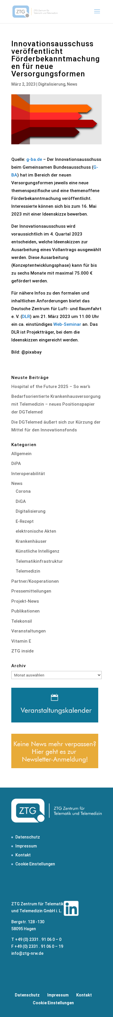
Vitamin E (21, 641)
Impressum (26, 846)
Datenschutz (27, 837)
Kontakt (23, 855)
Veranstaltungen (28, 631)
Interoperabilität (28, 473)
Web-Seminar (67, 324)
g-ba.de (34, 159)
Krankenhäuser (31, 541)
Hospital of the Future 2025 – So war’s (50, 386)
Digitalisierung (51, 84)
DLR (26, 316)
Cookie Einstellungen (35, 864)
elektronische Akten (36, 531)
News (72, 84)
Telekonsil (21, 621)
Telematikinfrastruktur (39, 561)
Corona (23, 491)
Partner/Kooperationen (35, 581)
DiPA (16, 463)
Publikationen (25, 611)
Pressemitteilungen (31, 591)
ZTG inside (22, 651)
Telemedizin (28, 571)
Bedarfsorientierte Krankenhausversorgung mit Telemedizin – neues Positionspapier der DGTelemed (56, 404)
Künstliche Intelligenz (37, 551)
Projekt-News (25, 601)
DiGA (21, 501)
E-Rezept (25, 521)
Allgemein (21, 453)
